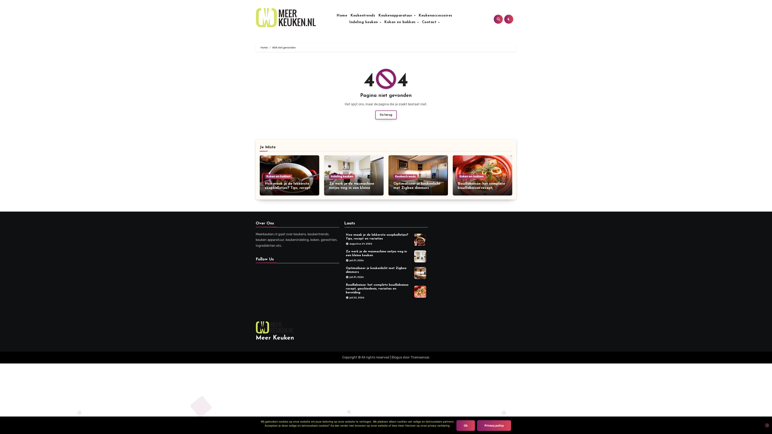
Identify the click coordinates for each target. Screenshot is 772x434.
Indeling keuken (364, 22)
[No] (767, 425)
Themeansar (420, 357)
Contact (430, 22)
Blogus (397, 357)
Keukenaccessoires (435, 15)
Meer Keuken (275, 338)
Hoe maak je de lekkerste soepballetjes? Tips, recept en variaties (288, 188)
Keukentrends (362, 15)
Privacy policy (494, 425)
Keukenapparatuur (396, 15)
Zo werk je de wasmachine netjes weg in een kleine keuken (351, 188)
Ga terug (386, 115)
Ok (466, 425)
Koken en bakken (400, 22)
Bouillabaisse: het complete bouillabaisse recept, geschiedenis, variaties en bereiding (377, 288)
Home (342, 15)
